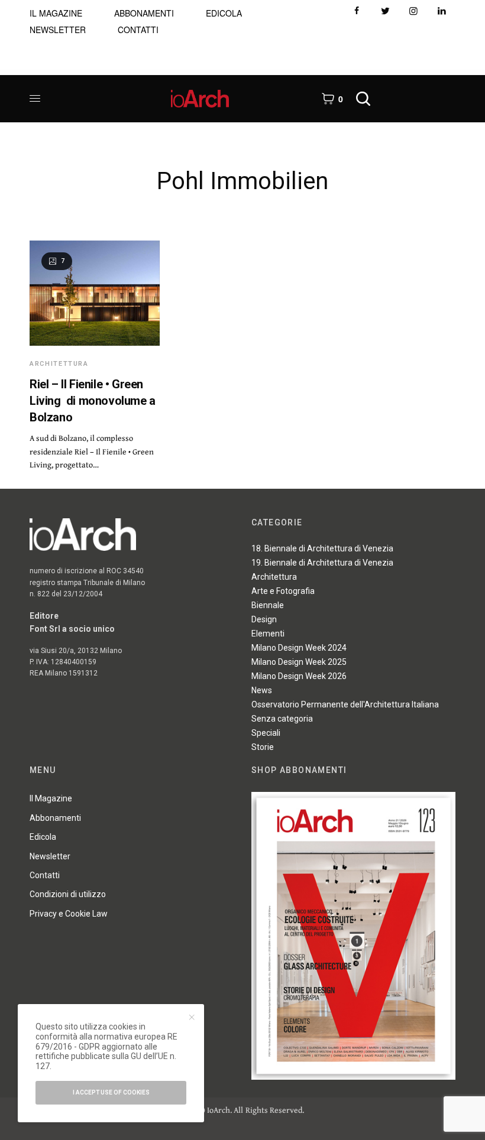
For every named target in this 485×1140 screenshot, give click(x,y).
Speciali (265, 733)
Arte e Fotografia (283, 591)
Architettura (59, 364)
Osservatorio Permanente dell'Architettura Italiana (345, 704)
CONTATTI (138, 29)
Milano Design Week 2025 (299, 662)
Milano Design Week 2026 (299, 676)
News (261, 690)
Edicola (43, 837)
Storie (262, 747)
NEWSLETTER (58, 29)
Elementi (267, 633)
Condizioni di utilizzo (68, 894)
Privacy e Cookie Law (69, 913)
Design (264, 619)
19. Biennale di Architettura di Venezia (322, 562)
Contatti (45, 875)
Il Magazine (51, 798)
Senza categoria (282, 718)
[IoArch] (200, 99)
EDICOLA (224, 13)
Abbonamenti (55, 818)
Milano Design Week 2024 (299, 648)
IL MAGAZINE (56, 13)
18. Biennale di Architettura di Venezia (322, 548)
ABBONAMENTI (144, 13)
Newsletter (50, 856)
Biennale (267, 605)
